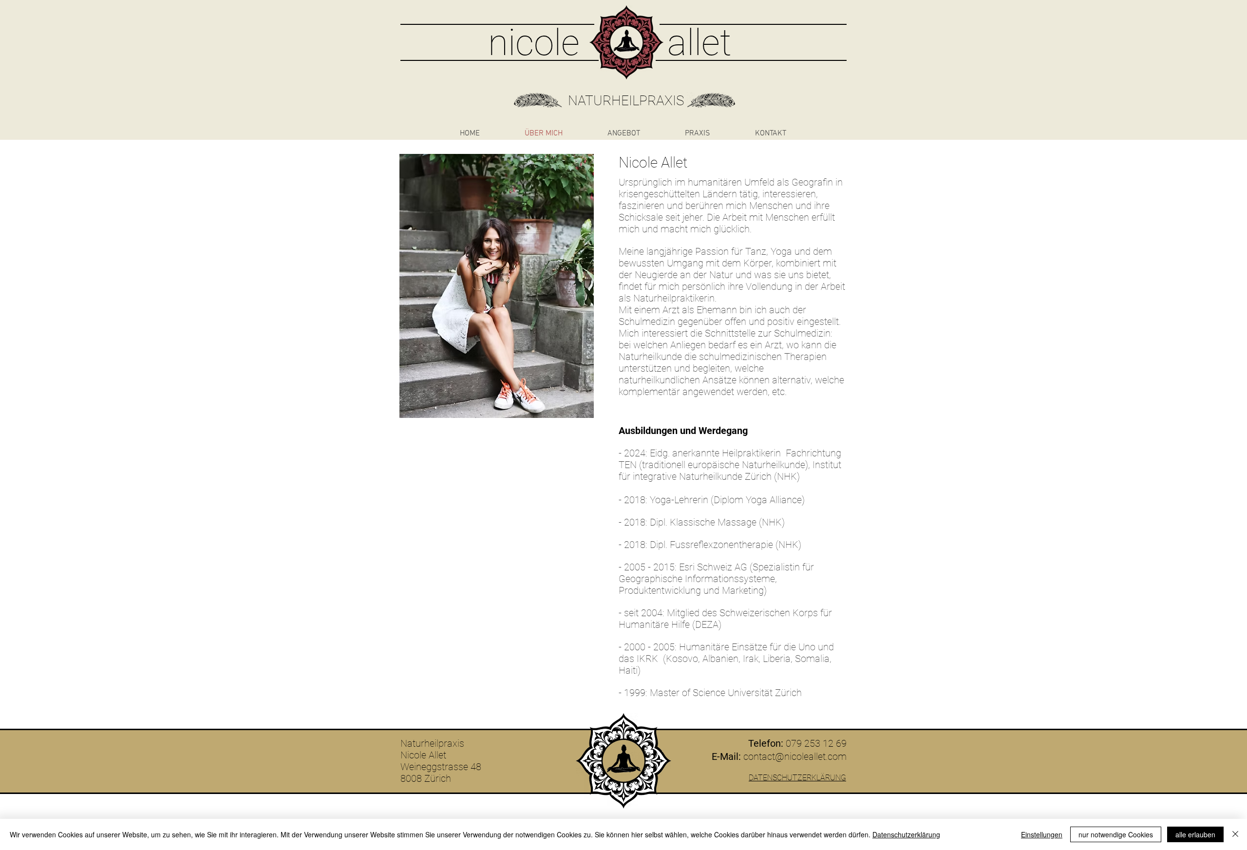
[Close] (1235, 834)
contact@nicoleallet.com (795, 756)
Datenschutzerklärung (906, 834)
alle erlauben (1195, 834)
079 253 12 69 (816, 743)
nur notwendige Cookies (1115, 834)
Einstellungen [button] (1041, 834)
